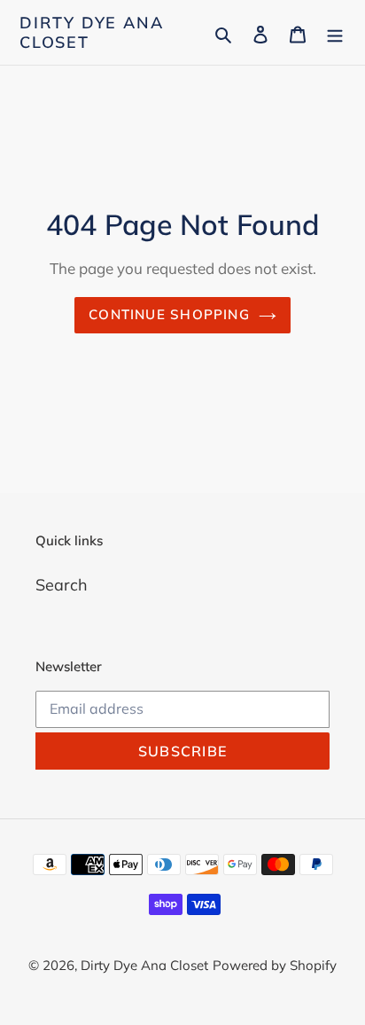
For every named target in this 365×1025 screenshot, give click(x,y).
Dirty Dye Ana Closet (91, 32)
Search (61, 585)
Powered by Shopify (275, 965)
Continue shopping (169, 314)
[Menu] (334, 32)
